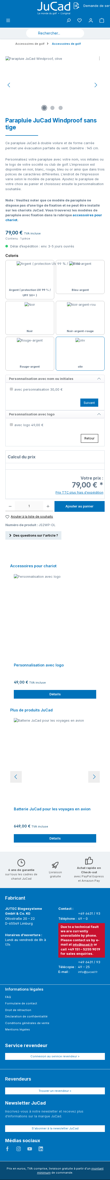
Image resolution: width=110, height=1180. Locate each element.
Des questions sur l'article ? (35, 535)
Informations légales (24, 989)
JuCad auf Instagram (18, 1149)
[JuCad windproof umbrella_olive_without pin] (52, 85)
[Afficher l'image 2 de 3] (52, 108)
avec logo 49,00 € (28, 425)
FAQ (8, 997)
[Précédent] (9, 85)
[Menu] (8, 20)
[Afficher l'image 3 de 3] (61, 108)
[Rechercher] (78, 33)
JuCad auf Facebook (7, 1149)
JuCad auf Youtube (29, 1149)
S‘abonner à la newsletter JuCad (55, 1128)
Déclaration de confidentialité (26, 1016)
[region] (52, 85)
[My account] (90, 20)
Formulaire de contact (21, 1003)
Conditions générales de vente (27, 1023)
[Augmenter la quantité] (48, 506)
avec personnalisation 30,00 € (38, 389)
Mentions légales (17, 1029)
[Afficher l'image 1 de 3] (44, 108)
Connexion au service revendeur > (55, 1056)
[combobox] (49, 33)
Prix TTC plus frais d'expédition (79, 492)
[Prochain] (96, 85)
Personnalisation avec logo (39, 665)
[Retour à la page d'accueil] (55, 8)
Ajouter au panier (79, 506)
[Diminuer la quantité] (10, 506)
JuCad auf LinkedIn (41, 1149)
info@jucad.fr (83, 944)
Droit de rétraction (18, 1010)
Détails (55, 694)
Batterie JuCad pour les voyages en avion (52, 809)
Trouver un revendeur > (55, 1091)
